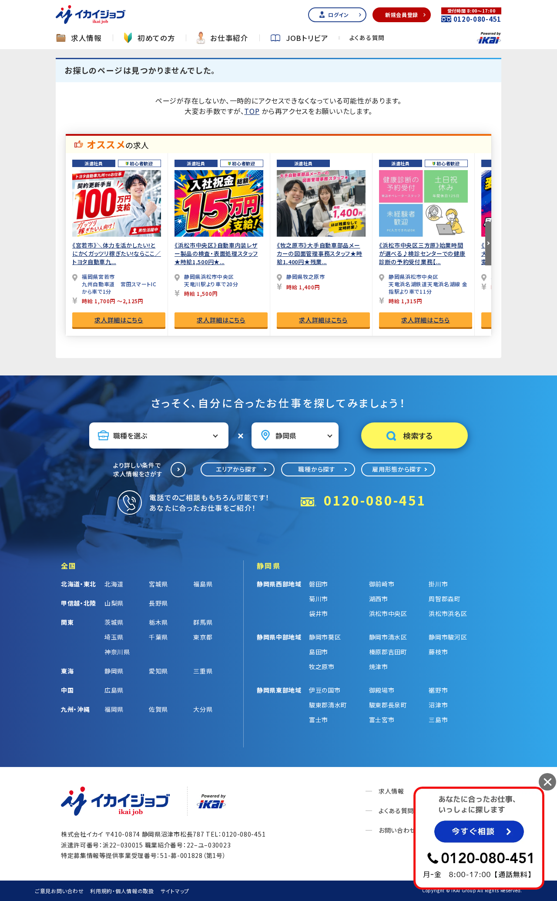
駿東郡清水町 (328, 704)
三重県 (202, 671)
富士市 (318, 719)
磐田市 (318, 583)
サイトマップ (175, 890)
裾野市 (438, 690)
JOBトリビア (307, 38)
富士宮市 (382, 719)
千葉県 (158, 637)
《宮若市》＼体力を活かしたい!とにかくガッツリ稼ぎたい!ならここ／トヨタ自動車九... (116, 253)
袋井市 (318, 613)
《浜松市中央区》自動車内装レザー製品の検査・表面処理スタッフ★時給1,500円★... (216, 253)
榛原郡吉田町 (388, 651)
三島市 (438, 719)
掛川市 (438, 583)
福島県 (202, 583)
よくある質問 (367, 38)
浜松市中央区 (388, 613)
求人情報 (86, 38)
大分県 (202, 709)
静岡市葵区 (325, 637)
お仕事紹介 (229, 38)
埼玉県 (114, 637)
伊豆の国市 (325, 690)
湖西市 (378, 598)
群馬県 (202, 622)
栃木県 (158, 622)
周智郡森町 (445, 598)
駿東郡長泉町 (388, 704)
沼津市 (438, 704)
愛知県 (158, 671)
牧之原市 (322, 666)
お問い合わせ (397, 830)
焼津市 (378, 666)
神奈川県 (117, 651)
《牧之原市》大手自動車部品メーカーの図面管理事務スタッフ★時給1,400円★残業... (319, 253)
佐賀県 (158, 709)
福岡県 (114, 709)
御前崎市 (382, 583)
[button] (488, 243)
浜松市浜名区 (448, 613)
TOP (251, 111)
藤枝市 (438, 651)
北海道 (114, 583)
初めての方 (156, 38)
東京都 (202, 637)
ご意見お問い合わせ (59, 890)
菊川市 (318, 598)
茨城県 (114, 622)
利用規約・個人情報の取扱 (122, 890)
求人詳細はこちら (118, 319)
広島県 (114, 690)
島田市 (318, 651)
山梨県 (114, 603)
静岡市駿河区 (448, 637)
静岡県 (114, 671)
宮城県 (158, 583)
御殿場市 (382, 690)
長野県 (158, 603)
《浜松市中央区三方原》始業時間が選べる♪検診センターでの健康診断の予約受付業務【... (422, 253)
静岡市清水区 (388, 637)
